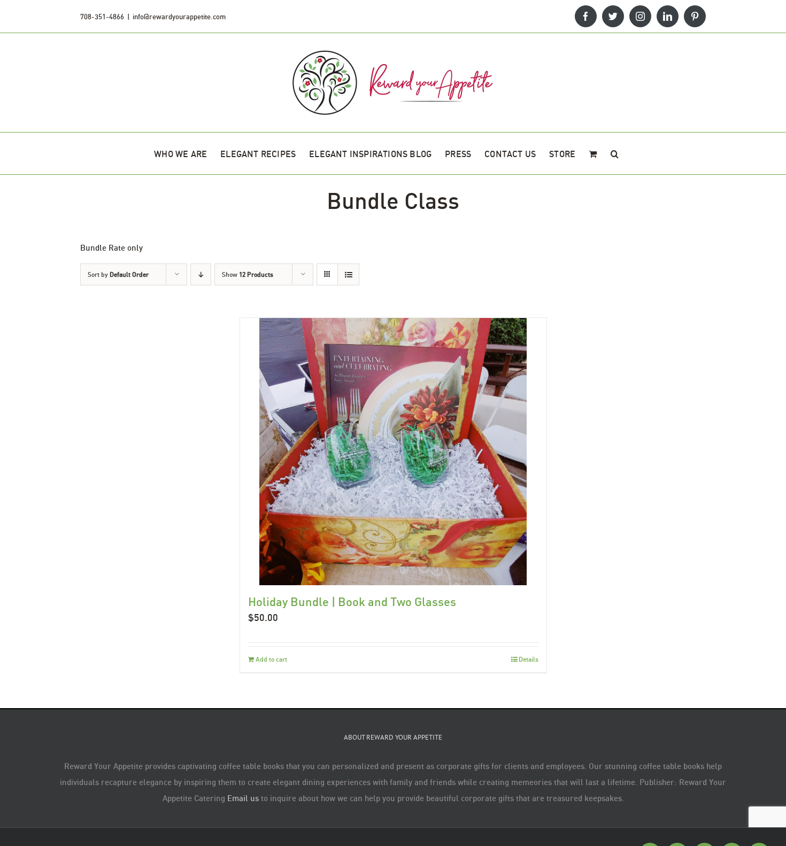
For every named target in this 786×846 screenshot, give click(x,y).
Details (528, 659)
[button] (615, 153)
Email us (243, 798)
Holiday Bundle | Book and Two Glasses (352, 601)
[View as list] (348, 274)
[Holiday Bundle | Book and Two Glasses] (393, 451)
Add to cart (271, 659)
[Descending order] (200, 274)
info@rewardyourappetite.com (179, 16)
